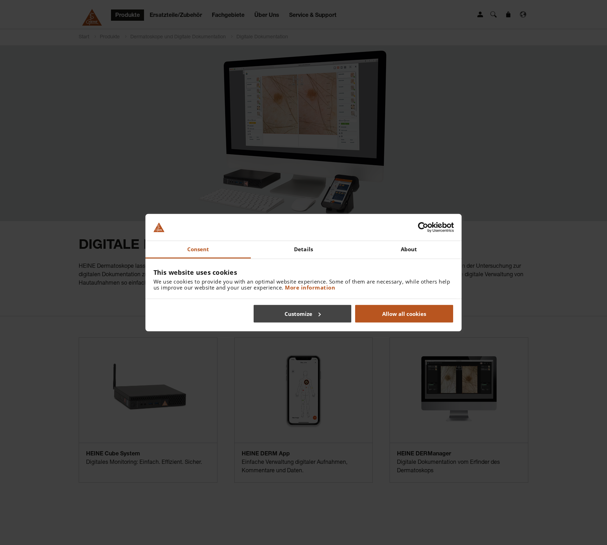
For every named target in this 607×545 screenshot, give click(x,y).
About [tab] (409, 249)
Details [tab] (303, 249)
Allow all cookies (404, 313)
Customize (298, 313)
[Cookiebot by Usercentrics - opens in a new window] (423, 227)
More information (310, 287)
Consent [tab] (198, 249)
